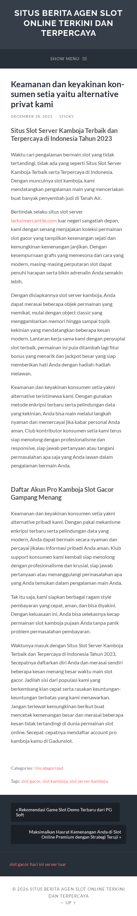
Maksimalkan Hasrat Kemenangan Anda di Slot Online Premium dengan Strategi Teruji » (75, 834)
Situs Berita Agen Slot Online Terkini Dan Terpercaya (68, 23)
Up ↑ (71, 902)
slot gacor (30, 781)
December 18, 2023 (32, 116)
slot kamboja (55, 781)
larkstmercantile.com (34, 220)
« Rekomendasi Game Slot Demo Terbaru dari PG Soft (64, 812)
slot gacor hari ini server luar (38, 864)
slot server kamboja (88, 781)
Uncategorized (48, 768)
